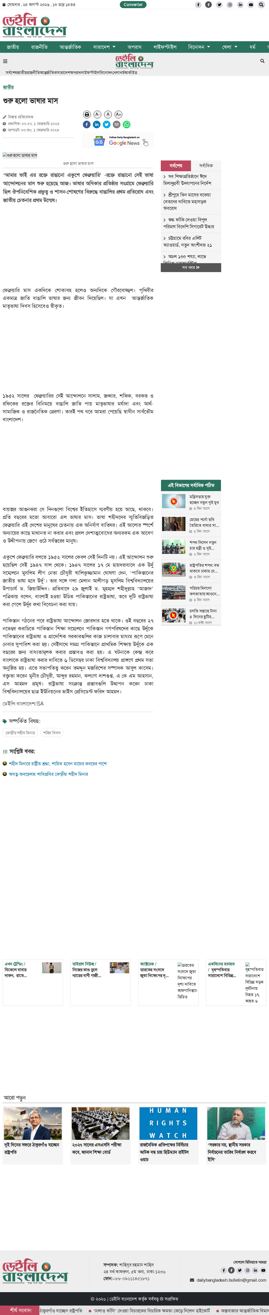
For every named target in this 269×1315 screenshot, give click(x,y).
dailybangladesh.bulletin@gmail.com (231, 1280)
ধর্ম (252, 47)
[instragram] (229, 5)
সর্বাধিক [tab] (206, 166)
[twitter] (219, 5)
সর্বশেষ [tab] (176, 166)
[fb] (198, 5)
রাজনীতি (39, 47)
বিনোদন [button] (197, 47)
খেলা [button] (227, 47)
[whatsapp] (126, 124)
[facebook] (86, 124)
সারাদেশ (63, 72)
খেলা (116, 72)
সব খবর (189, 267)
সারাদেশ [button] (102, 47)
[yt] (250, 5)
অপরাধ (134, 47)
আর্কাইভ (130, 72)
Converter (133, 4)
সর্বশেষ (11, 72)
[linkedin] (240, 5)
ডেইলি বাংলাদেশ (123, 1299)
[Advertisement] (82, 245)
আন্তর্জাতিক (70, 47)
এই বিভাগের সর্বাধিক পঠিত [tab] (191, 485)
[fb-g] (208, 4)
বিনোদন (106, 72)
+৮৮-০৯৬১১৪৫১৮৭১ (131, 1278)
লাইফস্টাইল (165, 47)
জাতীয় (13, 47)
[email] (116, 124)
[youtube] (263, 1270)
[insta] (247, 1270)
